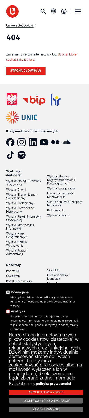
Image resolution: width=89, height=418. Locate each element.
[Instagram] (23, 142)
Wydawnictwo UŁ (58, 215)
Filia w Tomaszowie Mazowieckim (60, 195)
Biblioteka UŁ (55, 210)
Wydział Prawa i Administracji (16, 252)
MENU (78, 11)
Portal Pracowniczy (19, 281)
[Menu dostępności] (64, 11)
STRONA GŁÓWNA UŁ (26, 70)
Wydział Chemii (16, 189)
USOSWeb (13, 276)
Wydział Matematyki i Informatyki (20, 226)
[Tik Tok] (11, 155)
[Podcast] (34, 155)
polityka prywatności (53, 384)
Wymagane (20, 292)
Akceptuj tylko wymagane (46, 400)
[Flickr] (56, 142)
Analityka (18, 311)
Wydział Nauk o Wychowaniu (16, 243)
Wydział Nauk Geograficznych (17, 235)
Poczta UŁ (13, 271)
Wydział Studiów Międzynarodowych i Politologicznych (61, 180)
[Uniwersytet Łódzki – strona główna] (12, 11)
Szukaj (43, 11)
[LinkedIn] (34, 142)
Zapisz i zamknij (46, 409)
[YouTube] (45, 142)
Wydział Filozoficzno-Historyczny (20, 209)
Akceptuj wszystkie (46, 392)
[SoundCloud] (67, 142)
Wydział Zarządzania (61, 188)
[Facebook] (11, 142)
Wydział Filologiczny (19, 203)
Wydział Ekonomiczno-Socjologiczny (21, 196)
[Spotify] (23, 155)
